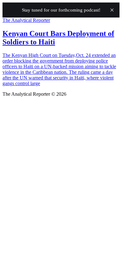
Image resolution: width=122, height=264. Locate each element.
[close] (112, 10)
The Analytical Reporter (26, 20)
